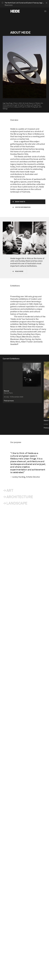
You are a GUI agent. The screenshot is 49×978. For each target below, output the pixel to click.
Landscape (16, 503)
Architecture (19, 497)
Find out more (9, 401)
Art (9, 490)
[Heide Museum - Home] (15, 11)
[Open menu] (45, 11)
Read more (9, 5)
